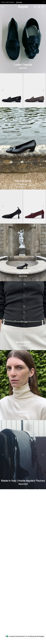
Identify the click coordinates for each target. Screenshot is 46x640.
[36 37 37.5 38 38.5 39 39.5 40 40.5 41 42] (11, 104)
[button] (43, 90)
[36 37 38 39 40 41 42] (34, 104)
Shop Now (23, 68)
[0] (42, 7)
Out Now (23, 184)
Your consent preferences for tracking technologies (24, 636)
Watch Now (23, 484)
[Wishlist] (39, 7)
